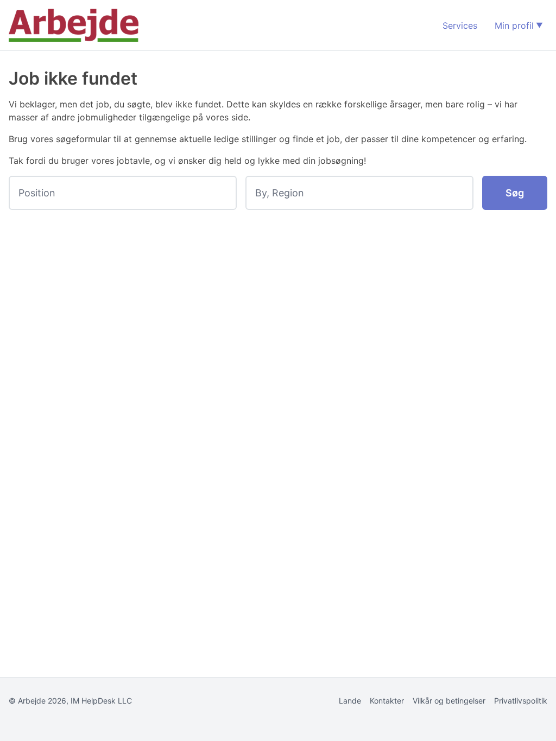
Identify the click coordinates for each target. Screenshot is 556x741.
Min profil (514, 25)
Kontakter (387, 700)
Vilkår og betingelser (449, 700)
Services (460, 25)
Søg (515, 193)
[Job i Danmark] (74, 25)
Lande (350, 700)
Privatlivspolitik (520, 700)
